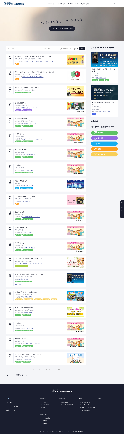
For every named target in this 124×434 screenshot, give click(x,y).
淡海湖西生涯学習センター (29, 297)
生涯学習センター (27, 312)
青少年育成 (85, 4)
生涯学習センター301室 (21, 201)
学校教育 (61, 4)
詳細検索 (65, 48)
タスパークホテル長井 (28, 328)
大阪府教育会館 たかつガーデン (28, 108)
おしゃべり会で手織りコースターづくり (29, 259)
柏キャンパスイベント (22, 266)
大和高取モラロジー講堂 (26, 170)
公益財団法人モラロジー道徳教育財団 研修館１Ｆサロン (38, 61)
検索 (82, 49)
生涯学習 (51, 4)
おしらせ (95, 121)
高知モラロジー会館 (27, 186)
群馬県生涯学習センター (29, 123)
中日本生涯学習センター (29, 359)
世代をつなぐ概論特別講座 (24, 308)
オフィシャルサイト (122, 209)
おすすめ (18, 284)
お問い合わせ (118, 3)
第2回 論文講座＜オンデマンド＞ (27, 87)
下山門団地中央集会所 (28, 154)
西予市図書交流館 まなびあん (31, 217)
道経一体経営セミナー (22, 181)
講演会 (25, 281)
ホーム (8, 399)
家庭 (76, 4)
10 (59, 369)
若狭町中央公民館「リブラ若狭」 (31, 344)
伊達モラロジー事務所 (28, 248)
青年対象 (54, 299)
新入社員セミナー (85, 405)
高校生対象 (38, 299)
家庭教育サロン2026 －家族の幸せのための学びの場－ (34, 56)
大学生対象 (46, 299)
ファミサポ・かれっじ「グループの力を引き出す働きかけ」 (35, 72)
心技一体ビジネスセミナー (87, 407)
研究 (94, 114)
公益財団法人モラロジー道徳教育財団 (33, 77)
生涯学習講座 (26, 92)
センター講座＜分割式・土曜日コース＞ (29, 354)
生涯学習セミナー (21, 119)
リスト (75, 49)
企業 (69, 4)
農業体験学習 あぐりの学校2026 (26, 292)
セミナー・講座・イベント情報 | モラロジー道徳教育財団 (14, 3)
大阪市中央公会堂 (24, 279)
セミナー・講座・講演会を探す (63, 29)
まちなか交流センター (28, 232)
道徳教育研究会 (20, 103)
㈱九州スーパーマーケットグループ (32, 139)
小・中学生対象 (28, 299)
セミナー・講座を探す (115, 3)
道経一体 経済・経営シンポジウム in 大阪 (29, 274)
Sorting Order (71, 49)
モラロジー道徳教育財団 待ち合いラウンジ (27, 263)
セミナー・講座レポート (16, 375)
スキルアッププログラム (68, 405)
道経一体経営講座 (85, 410)
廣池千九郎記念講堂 (104, 111)
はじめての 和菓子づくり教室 (25, 196)
